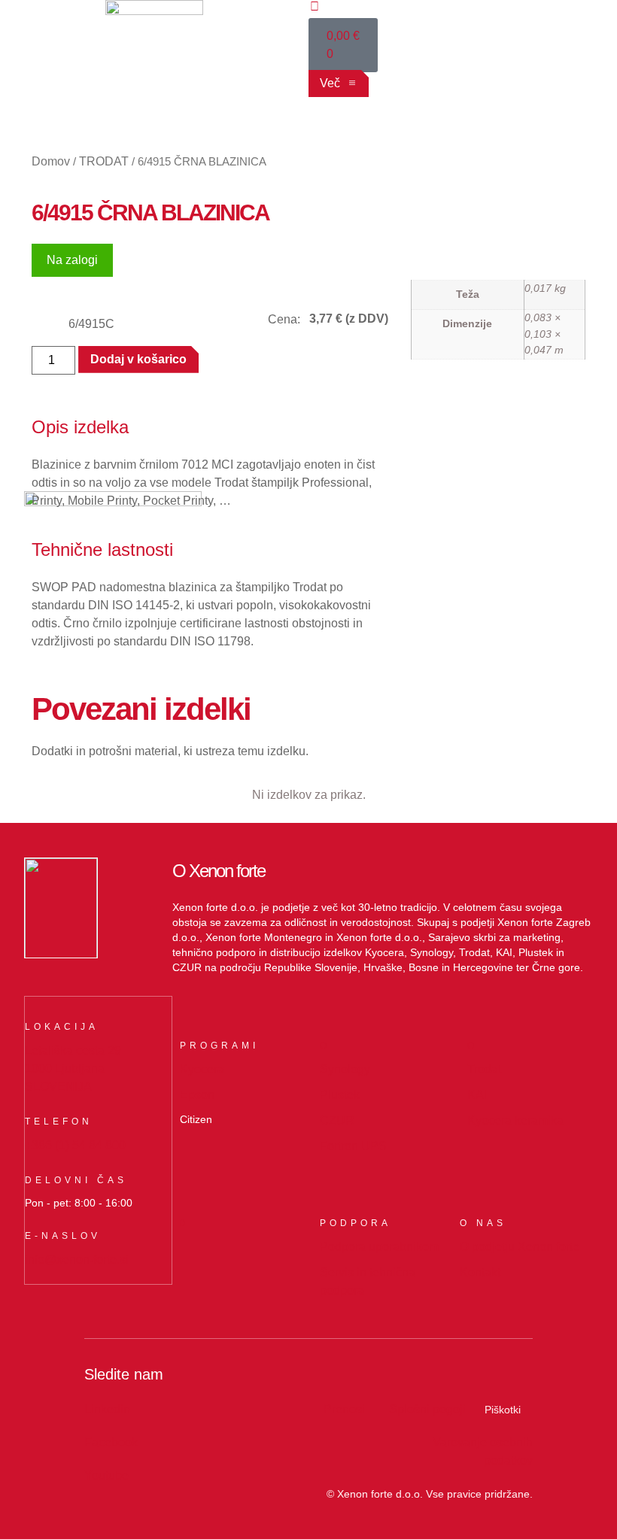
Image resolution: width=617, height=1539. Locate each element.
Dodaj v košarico (138, 359)
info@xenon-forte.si (77, 1259)
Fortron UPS (353, 1146)
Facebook (111, 1442)
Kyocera (202, 1069)
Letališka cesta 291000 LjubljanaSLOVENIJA (73, 1068)
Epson (197, 1094)
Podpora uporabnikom (379, 1246)
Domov (51, 161)
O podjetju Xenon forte (519, 1246)
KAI (477, 1094)
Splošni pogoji (427, 1409)
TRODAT (104, 161)
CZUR (337, 1120)
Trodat (484, 1069)
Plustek (340, 1094)
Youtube (106, 1475)
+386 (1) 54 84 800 (75, 1145)
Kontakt (480, 1272)
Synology (345, 1069)
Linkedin (107, 1409)
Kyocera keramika (515, 1120)
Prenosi (344, 1409)
